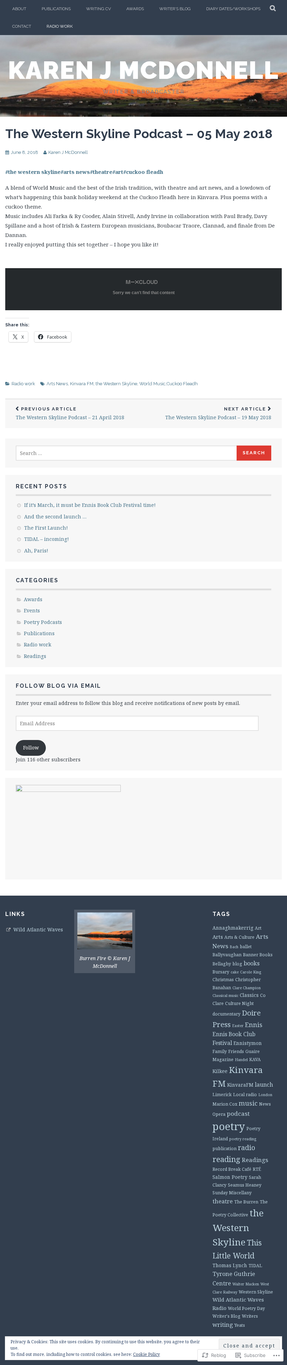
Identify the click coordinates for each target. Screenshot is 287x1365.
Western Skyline (256, 1292)
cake (235, 972)
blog (237, 964)
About (19, 8)
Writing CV (98, 8)
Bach (234, 946)
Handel (241, 1059)
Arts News (57, 383)
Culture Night (239, 1003)
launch (264, 1084)
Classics (249, 995)
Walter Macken (245, 1284)
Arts (217, 936)
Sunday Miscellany (232, 1193)
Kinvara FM (81, 383)
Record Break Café (231, 1169)
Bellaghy (221, 964)
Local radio (245, 1095)
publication (224, 1149)
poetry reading (242, 1138)
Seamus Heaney (244, 1185)
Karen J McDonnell (143, 70)
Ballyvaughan (226, 955)
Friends (236, 1051)
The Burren (246, 1202)
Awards (135, 8)
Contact (21, 26)
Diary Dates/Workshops (233, 8)
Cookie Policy (146, 1354)
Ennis (253, 1024)
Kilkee (219, 1071)
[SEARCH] (273, 9)
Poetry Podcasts (43, 622)
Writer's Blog (226, 1316)
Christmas (223, 980)
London (265, 1094)
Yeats (239, 1325)
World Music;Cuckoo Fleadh (168, 383)
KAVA (255, 1059)
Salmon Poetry (229, 1177)
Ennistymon (247, 1043)
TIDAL (255, 1266)
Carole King (250, 972)
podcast (238, 1113)
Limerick (222, 1095)
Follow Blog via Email (58, 685)
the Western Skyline (116, 383)
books (252, 963)
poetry (228, 1126)
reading (226, 1159)
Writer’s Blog (175, 8)
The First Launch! (46, 527)
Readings (35, 656)
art (117, 171)
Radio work (60, 26)
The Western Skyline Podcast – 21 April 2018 (70, 413)
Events (32, 610)
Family (219, 1051)
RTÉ (257, 1169)
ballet (246, 947)
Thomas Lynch (229, 1265)
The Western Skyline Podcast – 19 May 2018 (218, 413)
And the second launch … (55, 516)
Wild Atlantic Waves (38, 929)
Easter (238, 1025)
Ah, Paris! (36, 550)
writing (222, 1325)
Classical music (225, 995)
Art (258, 928)
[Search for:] (126, 453)
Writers (250, 1316)
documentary (226, 1014)
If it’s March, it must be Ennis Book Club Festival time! (90, 505)
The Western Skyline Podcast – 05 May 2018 (139, 133)
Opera (218, 1114)
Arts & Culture (239, 937)
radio (246, 1147)
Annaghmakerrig (232, 927)
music (248, 1103)
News (265, 1104)
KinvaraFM (240, 1084)
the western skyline (33, 171)
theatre (101, 171)
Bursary (220, 972)
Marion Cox (224, 1104)
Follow (31, 747)
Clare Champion (246, 987)
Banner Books (258, 955)
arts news (75, 171)
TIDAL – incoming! (46, 539)
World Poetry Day (246, 1308)
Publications (56, 8)
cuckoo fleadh (143, 171)
